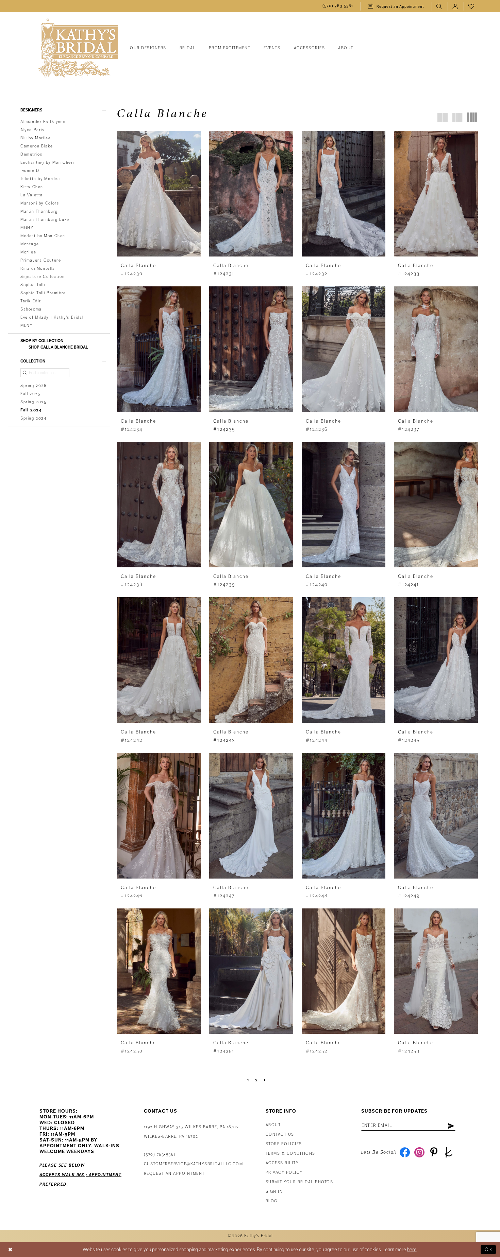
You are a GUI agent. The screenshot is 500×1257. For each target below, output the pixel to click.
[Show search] (440, 6)
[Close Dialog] (10, 1250)
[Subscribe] (451, 1125)
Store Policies (284, 1144)
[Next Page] (265, 1080)
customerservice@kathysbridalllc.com (193, 1164)
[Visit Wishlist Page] (472, 6)
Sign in (274, 1191)
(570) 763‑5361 (160, 1154)
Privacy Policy (284, 1172)
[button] (456, 6)
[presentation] (159, 193)
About (273, 1125)
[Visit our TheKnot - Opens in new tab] (448, 1152)
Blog (272, 1201)
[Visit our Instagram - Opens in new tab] (419, 1152)
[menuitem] (338, 6)
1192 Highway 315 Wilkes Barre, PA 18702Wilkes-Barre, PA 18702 (191, 1132)
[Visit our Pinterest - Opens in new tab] (433, 1152)
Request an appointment (174, 1173)
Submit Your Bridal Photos (299, 1182)
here (412, 1249)
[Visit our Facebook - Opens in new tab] (404, 1152)
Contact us (280, 1134)
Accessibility (282, 1163)
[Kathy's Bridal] (78, 48)
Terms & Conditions (290, 1153)
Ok (489, 1249)
